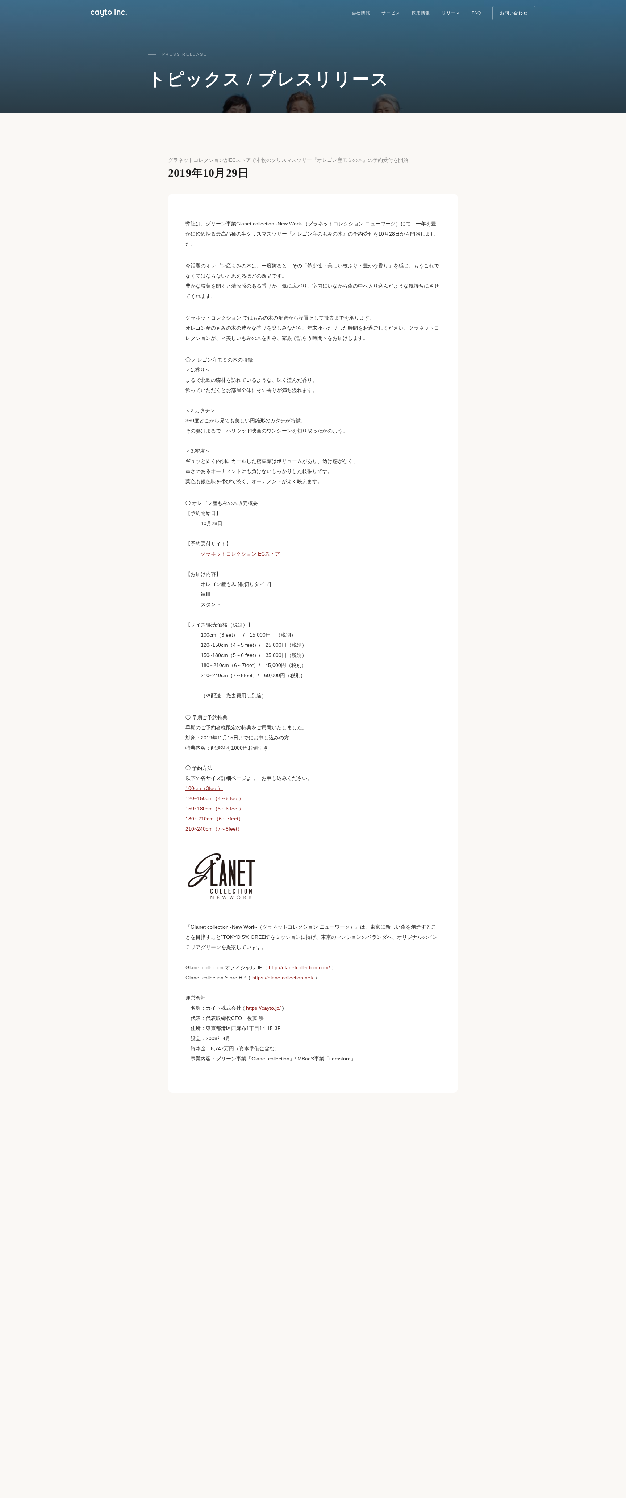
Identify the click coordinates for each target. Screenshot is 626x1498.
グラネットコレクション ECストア (240, 554)
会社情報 (361, 13)
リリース (451, 13)
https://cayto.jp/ (263, 1008)
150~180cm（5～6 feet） (214, 808)
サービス (390, 13)
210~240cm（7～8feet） (213, 829)
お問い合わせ (513, 13)
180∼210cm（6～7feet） (214, 819)
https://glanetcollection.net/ (282, 977)
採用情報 (421, 13)
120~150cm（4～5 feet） (214, 798)
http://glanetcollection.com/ (299, 967)
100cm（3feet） (204, 788)
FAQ (476, 13)
